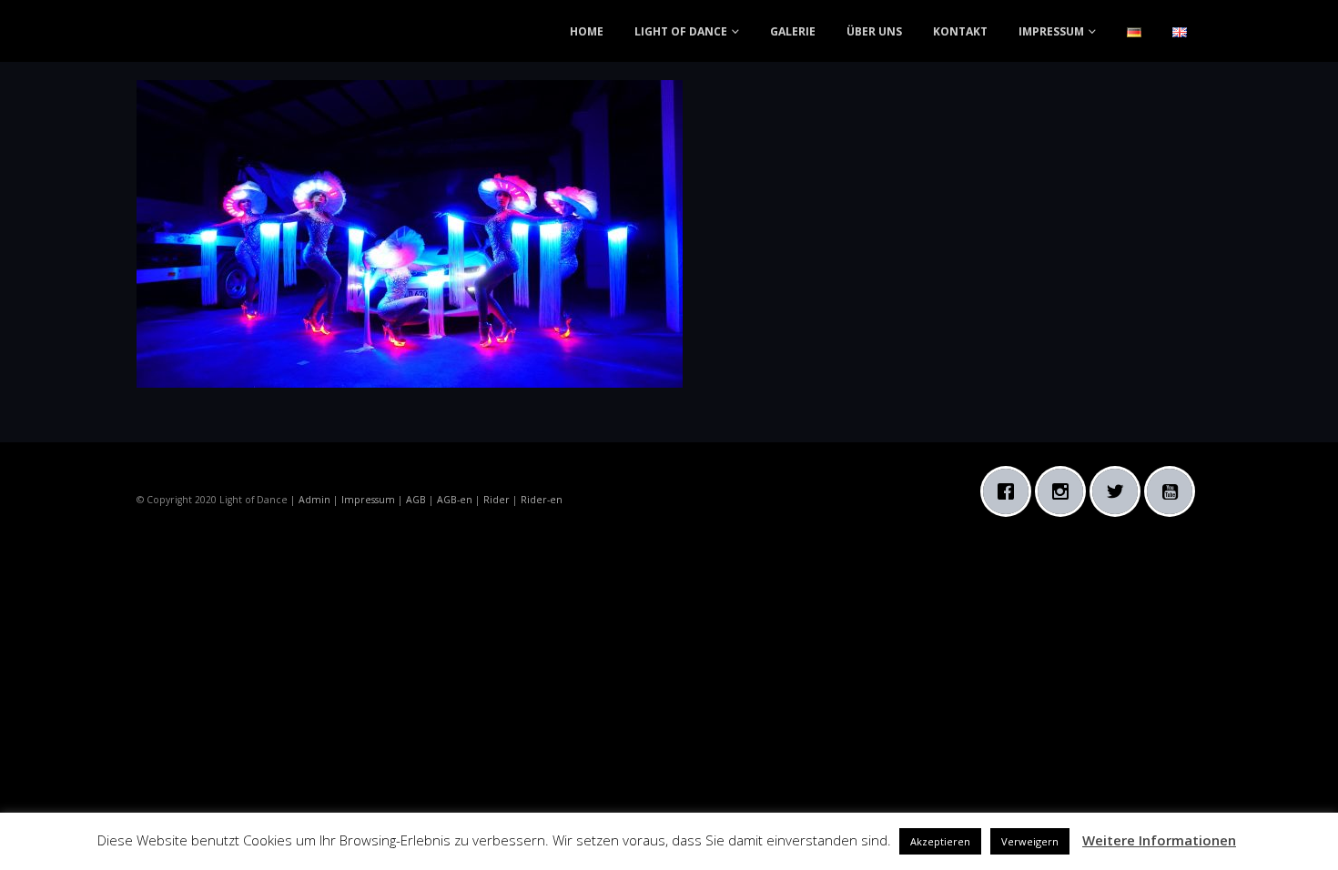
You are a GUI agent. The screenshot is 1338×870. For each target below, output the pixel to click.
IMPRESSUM (1051, 31)
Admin (314, 499)
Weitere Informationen (1159, 840)
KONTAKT (960, 31)
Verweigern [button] (1030, 841)
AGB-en (454, 499)
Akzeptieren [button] (940, 841)
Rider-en (542, 499)
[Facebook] (1010, 491)
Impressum (368, 499)
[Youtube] (1174, 491)
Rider (496, 499)
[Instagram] (1065, 491)
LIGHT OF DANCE (680, 31)
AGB (416, 499)
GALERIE (793, 31)
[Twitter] (1119, 491)
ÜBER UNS (874, 31)
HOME (586, 31)
